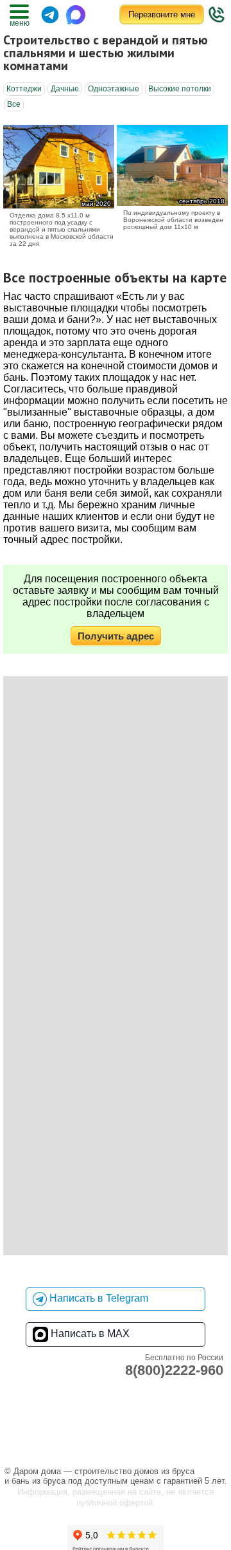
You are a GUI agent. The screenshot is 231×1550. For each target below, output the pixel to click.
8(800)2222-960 (174, 1370)
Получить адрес (116, 636)
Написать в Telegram (97, 1298)
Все (14, 104)
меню (19, 23)
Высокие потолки (179, 88)
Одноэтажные (113, 88)
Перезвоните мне (161, 14)
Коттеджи (24, 88)
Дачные (65, 88)
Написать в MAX (89, 1333)
